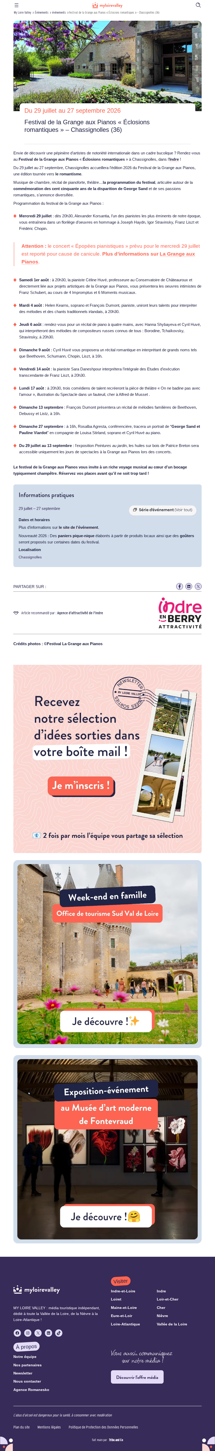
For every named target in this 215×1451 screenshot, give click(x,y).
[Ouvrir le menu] (16, 5)
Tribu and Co (116, 1440)
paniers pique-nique (76, 535)
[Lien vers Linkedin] (189, 586)
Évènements (42, 12)
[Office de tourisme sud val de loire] (107, 1046)
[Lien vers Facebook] (179, 586)
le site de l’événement (78, 527)
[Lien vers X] (198, 586)
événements (59, 12)
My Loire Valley (22, 12)
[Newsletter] (107, 851)
